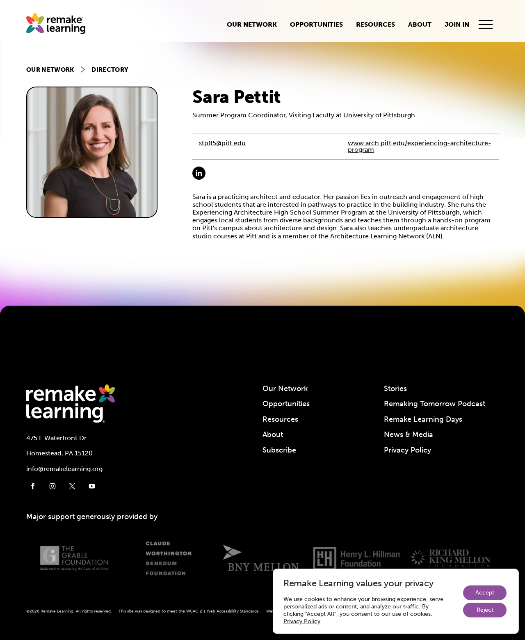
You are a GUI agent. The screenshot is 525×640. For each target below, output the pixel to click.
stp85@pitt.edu (222, 143)
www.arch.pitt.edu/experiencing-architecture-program (419, 146)
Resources (375, 24)
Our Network (252, 24)
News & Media (408, 434)
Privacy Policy (407, 450)
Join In (457, 24)
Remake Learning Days (423, 419)
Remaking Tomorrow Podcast (434, 403)
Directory (109, 69)
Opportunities (316, 24)
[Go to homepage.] (59, 24)
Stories (395, 388)
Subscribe (279, 450)
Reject (485, 609)
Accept (484, 592)
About (419, 24)
